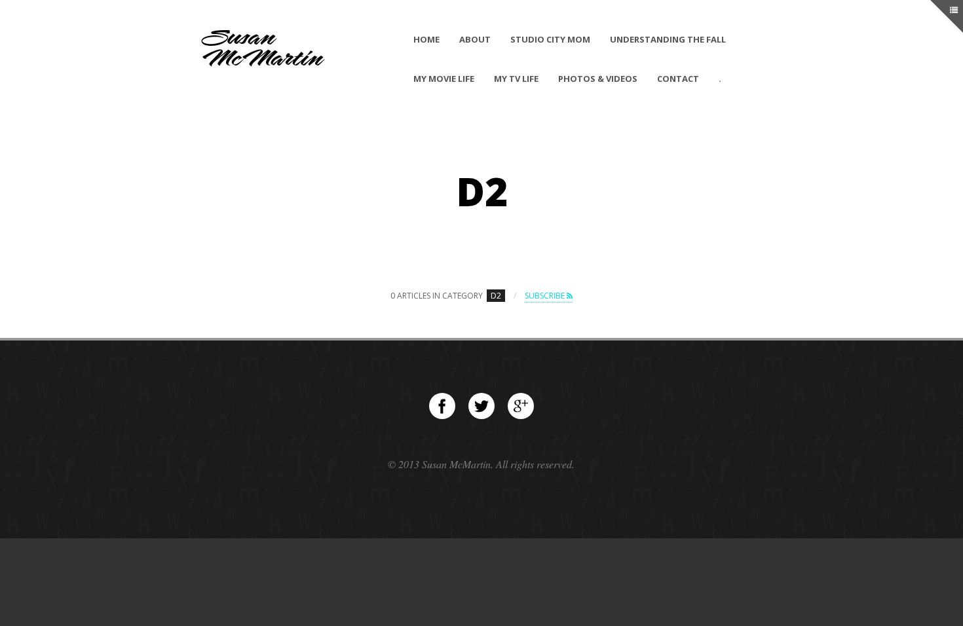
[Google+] (521, 406)
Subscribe (546, 295)
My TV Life (516, 78)
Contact (678, 78)
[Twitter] (481, 406)
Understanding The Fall (668, 39)
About (475, 39)
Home (426, 39)
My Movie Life (443, 78)
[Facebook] (442, 406)
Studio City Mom (550, 39)
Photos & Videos (597, 78)
